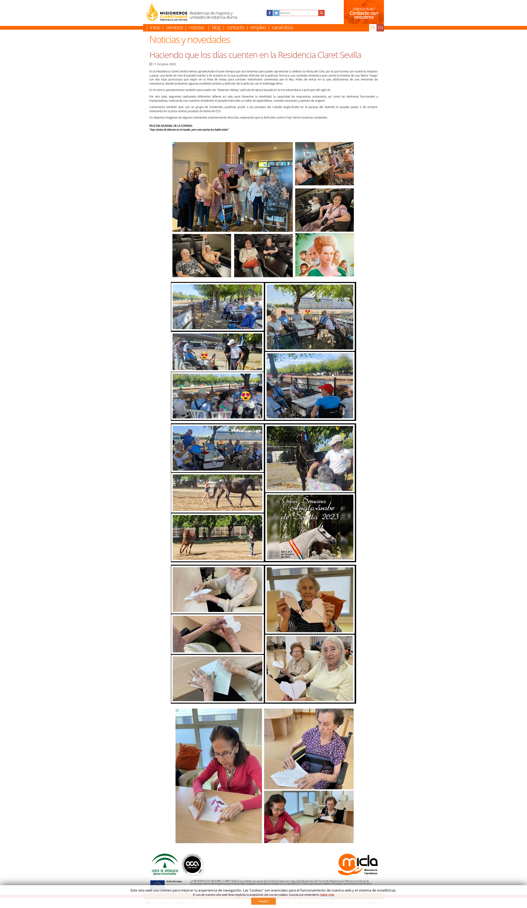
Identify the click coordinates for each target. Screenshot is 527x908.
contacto (235, 27)
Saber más (327, 895)
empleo (258, 27)
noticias (196, 27)
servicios (174, 27)
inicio (155, 27)
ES (373, 27)
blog (216, 27)
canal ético (282, 27)
